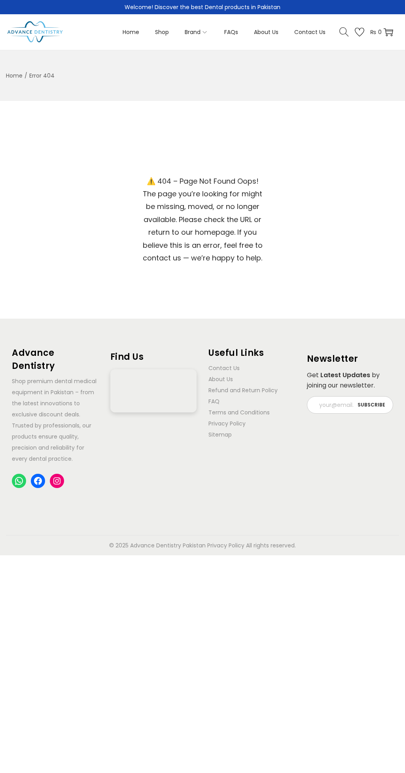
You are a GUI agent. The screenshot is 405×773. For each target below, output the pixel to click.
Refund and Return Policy (243, 390)
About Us (220, 379)
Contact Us (224, 368)
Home (14, 76)
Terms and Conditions (239, 412)
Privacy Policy (227, 423)
